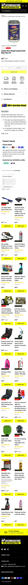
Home (2, 15)
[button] (23, 5)
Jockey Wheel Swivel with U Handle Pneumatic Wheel (20, 344)
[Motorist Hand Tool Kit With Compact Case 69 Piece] (7, 333)
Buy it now (14, 72)
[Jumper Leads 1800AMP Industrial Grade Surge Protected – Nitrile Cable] (7, 465)
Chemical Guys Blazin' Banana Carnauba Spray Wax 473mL (20, 476)
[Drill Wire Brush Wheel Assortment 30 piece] (21, 301)
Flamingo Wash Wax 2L (6, 373)
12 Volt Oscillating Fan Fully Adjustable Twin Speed (20, 441)
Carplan (3, 45)
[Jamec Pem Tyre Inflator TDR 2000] (21, 364)
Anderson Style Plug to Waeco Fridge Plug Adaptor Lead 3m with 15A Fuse (20, 211)
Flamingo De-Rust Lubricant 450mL (20, 513)
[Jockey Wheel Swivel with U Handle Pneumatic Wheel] (21, 333)
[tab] (4, 111)
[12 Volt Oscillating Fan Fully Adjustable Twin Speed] (21, 431)
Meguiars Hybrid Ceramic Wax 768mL (20, 278)
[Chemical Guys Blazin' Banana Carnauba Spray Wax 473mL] (21, 465)
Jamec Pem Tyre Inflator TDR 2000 (20, 373)
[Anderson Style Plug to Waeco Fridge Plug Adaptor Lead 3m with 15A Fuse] (21, 199)
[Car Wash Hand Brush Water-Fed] (7, 199)
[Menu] (25, 5)
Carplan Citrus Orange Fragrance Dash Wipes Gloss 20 (13, 16)
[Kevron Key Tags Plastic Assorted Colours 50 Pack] (7, 268)
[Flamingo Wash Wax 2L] (7, 364)
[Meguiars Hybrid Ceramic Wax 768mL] (21, 268)
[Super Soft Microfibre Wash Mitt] (7, 431)
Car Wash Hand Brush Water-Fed (6, 208)
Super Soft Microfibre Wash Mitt (6, 440)
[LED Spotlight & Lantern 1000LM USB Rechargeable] (7, 301)
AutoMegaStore (8, 581)
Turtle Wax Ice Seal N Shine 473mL (7, 513)
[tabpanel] (14, 124)
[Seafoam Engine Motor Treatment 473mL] (21, 236)
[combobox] (14, 10)
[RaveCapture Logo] (16, 170)
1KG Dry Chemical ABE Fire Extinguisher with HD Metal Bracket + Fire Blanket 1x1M (21, 406)
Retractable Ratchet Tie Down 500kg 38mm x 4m (7, 246)
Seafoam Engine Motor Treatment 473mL (20, 246)
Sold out (18, 67)
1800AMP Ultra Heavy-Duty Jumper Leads (5, 475)
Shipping (10, 61)
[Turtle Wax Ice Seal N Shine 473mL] (7, 504)
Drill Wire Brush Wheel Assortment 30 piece (20, 311)
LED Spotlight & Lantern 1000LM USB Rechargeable (7, 311)
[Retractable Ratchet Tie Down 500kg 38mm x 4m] (7, 236)
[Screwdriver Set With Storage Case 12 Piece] (7, 394)
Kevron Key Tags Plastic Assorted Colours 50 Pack (6, 278)
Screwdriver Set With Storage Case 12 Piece (7, 404)
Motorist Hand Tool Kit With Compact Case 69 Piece (7, 343)
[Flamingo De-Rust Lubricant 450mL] (21, 504)
